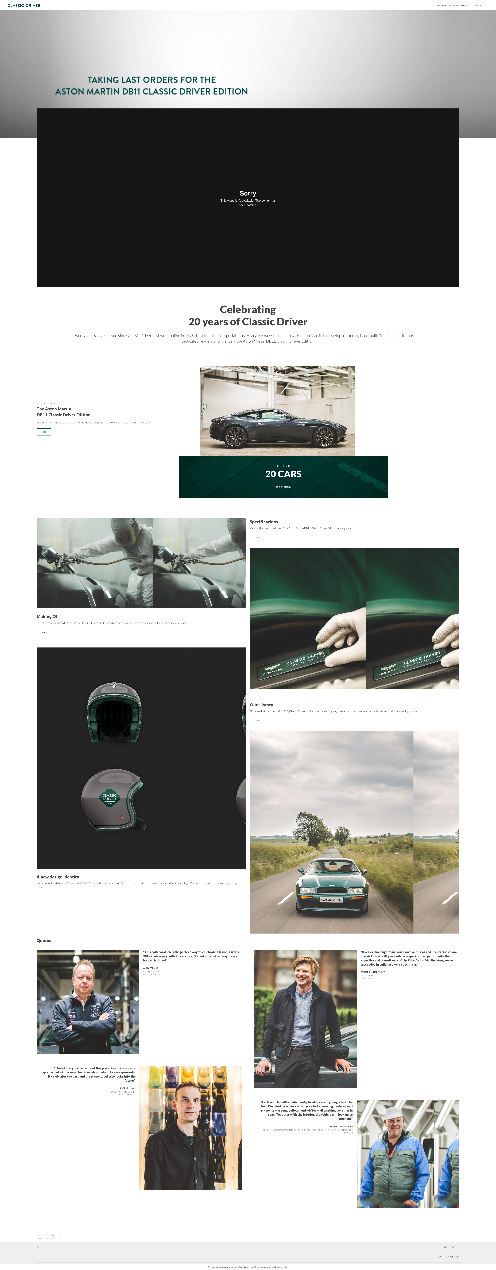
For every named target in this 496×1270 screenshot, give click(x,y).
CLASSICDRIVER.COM (448, 1256)
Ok (285, 1267)
